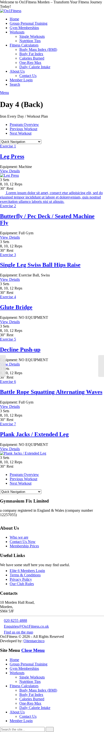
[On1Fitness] (10, 11)
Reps (18, 184)
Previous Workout (23, 129)
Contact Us (28, 76)
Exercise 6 (8, 382)
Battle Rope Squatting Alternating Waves (51, 392)
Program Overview (24, 124)
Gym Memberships (24, 28)
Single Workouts (32, 36)
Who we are (19, 537)
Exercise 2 (8, 206)
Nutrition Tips (30, 41)
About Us (17, 71)
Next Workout (20, 133)
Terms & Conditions (25, 575)
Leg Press (12, 156)
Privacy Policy (21, 579)
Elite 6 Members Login (27, 571)
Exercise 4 (8, 297)
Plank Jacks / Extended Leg (34, 434)
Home (14, 19)
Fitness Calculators (24, 45)
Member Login (21, 80)
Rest (10, 188)
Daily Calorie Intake (34, 67)
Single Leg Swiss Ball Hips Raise (40, 265)
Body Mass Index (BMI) (38, 49)
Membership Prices (24, 546)
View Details (10, 171)
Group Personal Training (28, 23)
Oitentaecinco (34, 641)
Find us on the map (18, 632)
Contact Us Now (23, 542)
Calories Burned (31, 58)
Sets (6, 180)
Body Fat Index (31, 54)
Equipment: (9, 167)
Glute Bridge (16, 307)
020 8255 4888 (15, 620)
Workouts (17, 32)
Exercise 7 (8, 424)
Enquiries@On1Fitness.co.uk (26, 626)
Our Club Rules (22, 584)
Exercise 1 (8, 146)
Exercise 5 (8, 339)
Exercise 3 (8, 255)
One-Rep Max (30, 63)
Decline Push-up (20, 349)
